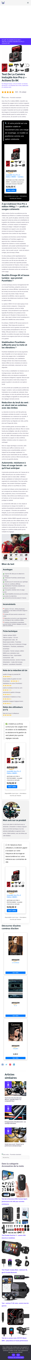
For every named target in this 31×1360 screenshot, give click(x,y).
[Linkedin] (14, 1064)
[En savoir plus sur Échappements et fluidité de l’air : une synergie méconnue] (15, 1112)
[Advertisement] (15, 21)
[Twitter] (6, 1064)
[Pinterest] (10, 1064)
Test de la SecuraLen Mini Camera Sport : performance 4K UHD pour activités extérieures (15, 1201)
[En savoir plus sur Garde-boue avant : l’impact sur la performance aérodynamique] (15, 1134)
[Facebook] (2, 1064)
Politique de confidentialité (15, 1357)
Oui (13, 1355)
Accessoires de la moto (15, 85)
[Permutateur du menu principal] (28, 3)
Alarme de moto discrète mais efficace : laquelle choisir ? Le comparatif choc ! (13, 1099)
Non (18, 1355)
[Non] (29, 1352)
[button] (11, 97)
